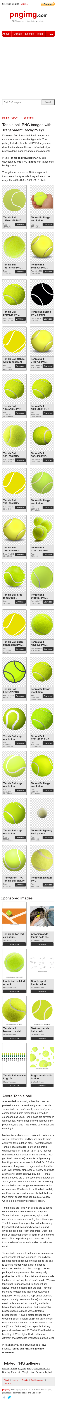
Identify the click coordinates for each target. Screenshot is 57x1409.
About (5, 33)
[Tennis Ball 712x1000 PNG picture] (42, 530)
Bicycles (22, 1368)
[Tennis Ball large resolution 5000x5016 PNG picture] (14, 813)
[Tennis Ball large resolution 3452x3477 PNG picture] (14, 577)
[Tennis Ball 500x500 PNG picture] (42, 436)
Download (20, 224)
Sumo (38, 1372)
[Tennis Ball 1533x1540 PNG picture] (14, 247)
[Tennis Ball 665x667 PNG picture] (42, 577)
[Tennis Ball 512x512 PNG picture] (14, 672)
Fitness (5, 1368)
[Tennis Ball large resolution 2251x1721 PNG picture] (42, 200)
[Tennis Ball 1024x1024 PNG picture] (14, 389)
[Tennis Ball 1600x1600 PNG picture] (42, 389)
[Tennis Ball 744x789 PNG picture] (42, 341)
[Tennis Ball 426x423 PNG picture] (42, 624)
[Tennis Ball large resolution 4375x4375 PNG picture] (14, 719)
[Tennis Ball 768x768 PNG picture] (14, 483)
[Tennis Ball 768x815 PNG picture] (14, 530)
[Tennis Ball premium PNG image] (14, 294)
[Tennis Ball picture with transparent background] (14, 341)
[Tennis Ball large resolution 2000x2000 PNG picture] (42, 672)
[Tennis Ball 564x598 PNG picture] (42, 247)
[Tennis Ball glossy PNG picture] (42, 813)
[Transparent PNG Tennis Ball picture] (14, 860)
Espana (24, 3)
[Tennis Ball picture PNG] (42, 860)
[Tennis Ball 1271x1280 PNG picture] (42, 719)
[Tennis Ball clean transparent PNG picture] (14, 624)
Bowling (6, 1372)
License (29, 33)
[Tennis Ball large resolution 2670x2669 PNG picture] (14, 766)
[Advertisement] (28, 66)
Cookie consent (37, 1380)
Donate (18, 33)
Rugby (13, 1368)
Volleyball (47, 1372)
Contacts (7, 1383)
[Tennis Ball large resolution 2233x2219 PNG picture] (42, 483)
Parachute (16, 1372)
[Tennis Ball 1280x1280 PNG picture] (14, 200)
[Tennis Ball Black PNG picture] (42, 294)
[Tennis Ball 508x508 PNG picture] (14, 436)
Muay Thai (44, 1368)
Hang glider (32, 1368)
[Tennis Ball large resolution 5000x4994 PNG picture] (42, 766)
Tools (40, 33)
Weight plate (28, 1372)
